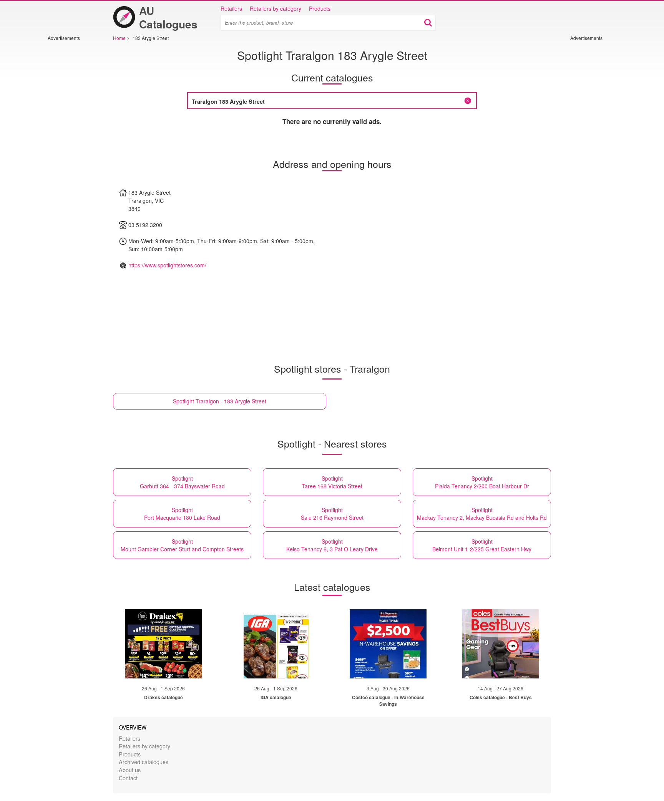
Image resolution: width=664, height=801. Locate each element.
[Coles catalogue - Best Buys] (500, 643)
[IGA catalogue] (275, 643)
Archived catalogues (143, 762)
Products (319, 8)
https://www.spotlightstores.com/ (167, 265)
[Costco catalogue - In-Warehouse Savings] (388, 643)
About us (130, 770)
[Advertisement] (71, 156)
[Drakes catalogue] (163, 643)
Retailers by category (275, 8)
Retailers (231, 8)
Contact (128, 778)
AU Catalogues (168, 17)
